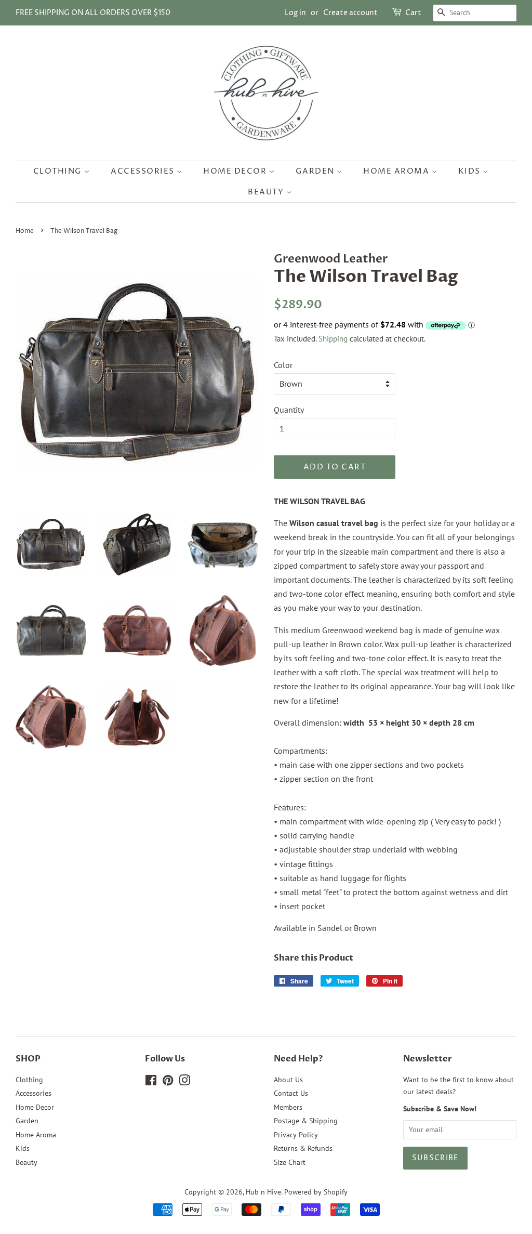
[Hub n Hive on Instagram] (184, 1082)
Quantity (289, 409)
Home (25, 231)
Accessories (144, 171)
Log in (295, 13)
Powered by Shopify (316, 1192)
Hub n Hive (263, 1192)
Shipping (333, 339)
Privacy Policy (296, 1134)
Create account (350, 13)
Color (283, 365)
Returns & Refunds (303, 1148)
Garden (316, 171)
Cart (413, 13)
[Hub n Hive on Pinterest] (168, 1082)
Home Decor (236, 171)
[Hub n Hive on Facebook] (151, 1082)
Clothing (59, 171)
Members (288, 1107)
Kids (470, 171)
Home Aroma (397, 171)
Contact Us (291, 1093)
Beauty (267, 192)
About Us (288, 1079)
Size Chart (289, 1162)
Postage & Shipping (306, 1120)
